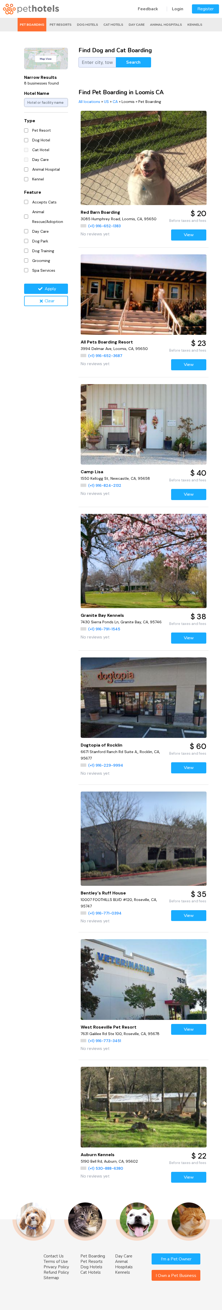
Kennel (38, 179)
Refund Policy (56, 1272)
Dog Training (43, 250)
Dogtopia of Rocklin (101, 745)
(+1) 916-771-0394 (105, 913)
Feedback (148, 9)
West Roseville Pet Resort (108, 1027)
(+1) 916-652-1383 (104, 225)
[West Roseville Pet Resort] (144, 979)
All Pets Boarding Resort (107, 342)
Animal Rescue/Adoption (47, 216)
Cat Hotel (40, 149)
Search (133, 62)
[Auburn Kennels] (144, 1107)
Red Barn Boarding (100, 212)
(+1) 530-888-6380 (105, 1168)
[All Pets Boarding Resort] (144, 294)
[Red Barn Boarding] (144, 158)
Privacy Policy (56, 1267)
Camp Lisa (92, 472)
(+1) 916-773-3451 (104, 1040)
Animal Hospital (46, 169)
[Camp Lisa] (144, 424)
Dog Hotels (87, 24)
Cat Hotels (113, 24)
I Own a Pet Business (176, 1276)
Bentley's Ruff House (103, 893)
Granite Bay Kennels (102, 615)
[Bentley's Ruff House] (144, 839)
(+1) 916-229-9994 (105, 765)
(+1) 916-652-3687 (105, 355)
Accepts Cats (44, 202)
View (189, 235)
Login (177, 9)
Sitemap (51, 1277)
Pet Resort (41, 130)
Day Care (137, 24)
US (106, 101)
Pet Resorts (60, 24)
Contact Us (54, 1256)
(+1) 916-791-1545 (104, 629)
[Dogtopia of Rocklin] (144, 697)
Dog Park (40, 241)
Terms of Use (56, 1261)
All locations (89, 101)
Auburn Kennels (98, 1154)
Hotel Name (36, 93)
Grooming (41, 260)
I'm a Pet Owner (176, 1259)
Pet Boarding (32, 24)
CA (115, 101)
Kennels (194, 24)
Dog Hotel (41, 140)
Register (205, 9)
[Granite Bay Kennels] (144, 561)
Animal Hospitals (166, 24)
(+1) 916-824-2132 (104, 485)
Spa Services (43, 270)
